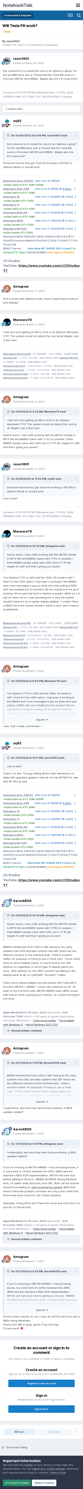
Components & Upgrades (42, 44)
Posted (28, 63)
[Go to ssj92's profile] (7, 123)
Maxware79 (22, 320)
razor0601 (13, 41)
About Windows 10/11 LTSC (42, 1024)
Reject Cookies (44, 1482)
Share (21, 1431)
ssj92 (17, 121)
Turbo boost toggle (44, 1020)
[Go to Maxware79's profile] (7, 322)
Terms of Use (58, 1472)
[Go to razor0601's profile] (7, 61)
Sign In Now (41, 1408)
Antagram (21, 286)
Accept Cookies (18, 1482)
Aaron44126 (22, 901)
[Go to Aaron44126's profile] (7, 903)
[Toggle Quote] (8, 135)
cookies (28, 1464)
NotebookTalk (17, 5)
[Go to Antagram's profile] (7, 289)
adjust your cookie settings (48, 1468)
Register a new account (41, 1383)
